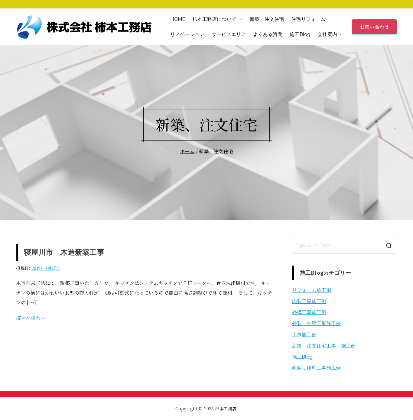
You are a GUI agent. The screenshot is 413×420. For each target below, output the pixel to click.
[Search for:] (344, 245)
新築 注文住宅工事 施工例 (324, 346)
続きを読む (28, 318)
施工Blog (300, 34)
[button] (239, 19)
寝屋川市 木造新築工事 (64, 252)
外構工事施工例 (309, 312)
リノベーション (187, 34)
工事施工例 (304, 335)
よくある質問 (267, 34)
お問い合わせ (374, 26)
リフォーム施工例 (311, 290)
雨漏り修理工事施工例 (316, 368)
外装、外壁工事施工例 (316, 323)
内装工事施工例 (309, 301)
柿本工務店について (214, 19)
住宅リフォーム (308, 19)
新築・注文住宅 (267, 19)
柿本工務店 (225, 408)
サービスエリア (229, 34)
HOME (177, 19)
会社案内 (327, 34)
